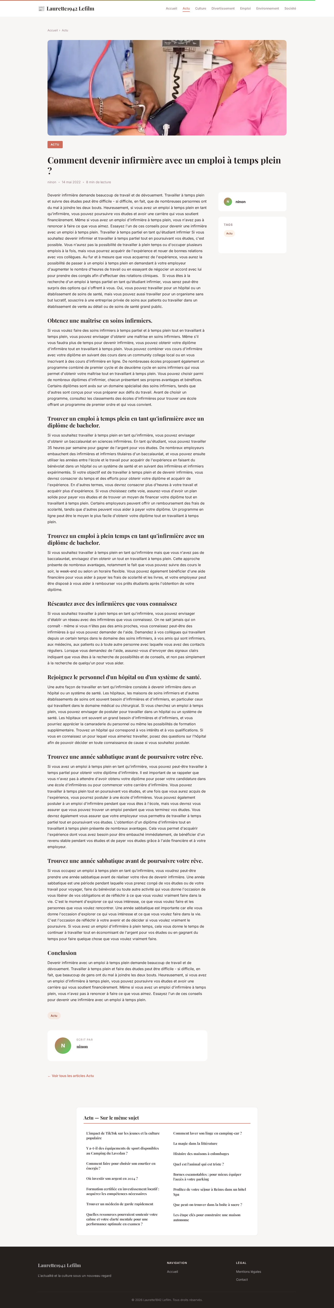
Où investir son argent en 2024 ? (112, 1178)
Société (290, 8)
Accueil (171, 8)
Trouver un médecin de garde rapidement (119, 1204)
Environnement (267, 8)
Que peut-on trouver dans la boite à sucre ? (207, 1204)
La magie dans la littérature (195, 1143)
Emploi (245, 8)
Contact (242, 1279)
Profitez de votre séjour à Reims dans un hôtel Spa (209, 1191)
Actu (186, 8)
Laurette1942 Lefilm (66, 8)
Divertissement (223, 8)
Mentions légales (248, 1271)
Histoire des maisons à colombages (201, 1153)
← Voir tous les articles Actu (70, 1076)
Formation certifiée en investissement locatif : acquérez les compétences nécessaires (122, 1191)
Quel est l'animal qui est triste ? (198, 1164)
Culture (200, 8)
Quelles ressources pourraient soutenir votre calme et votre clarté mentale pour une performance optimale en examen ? (122, 1219)
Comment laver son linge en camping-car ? (207, 1133)
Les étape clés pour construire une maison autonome (206, 1217)
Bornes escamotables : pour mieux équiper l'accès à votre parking (207, 1176)
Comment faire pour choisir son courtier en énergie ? (120, 1165)
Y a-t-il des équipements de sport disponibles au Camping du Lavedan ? (122, 1150)
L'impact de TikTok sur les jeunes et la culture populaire (123, 1135)
